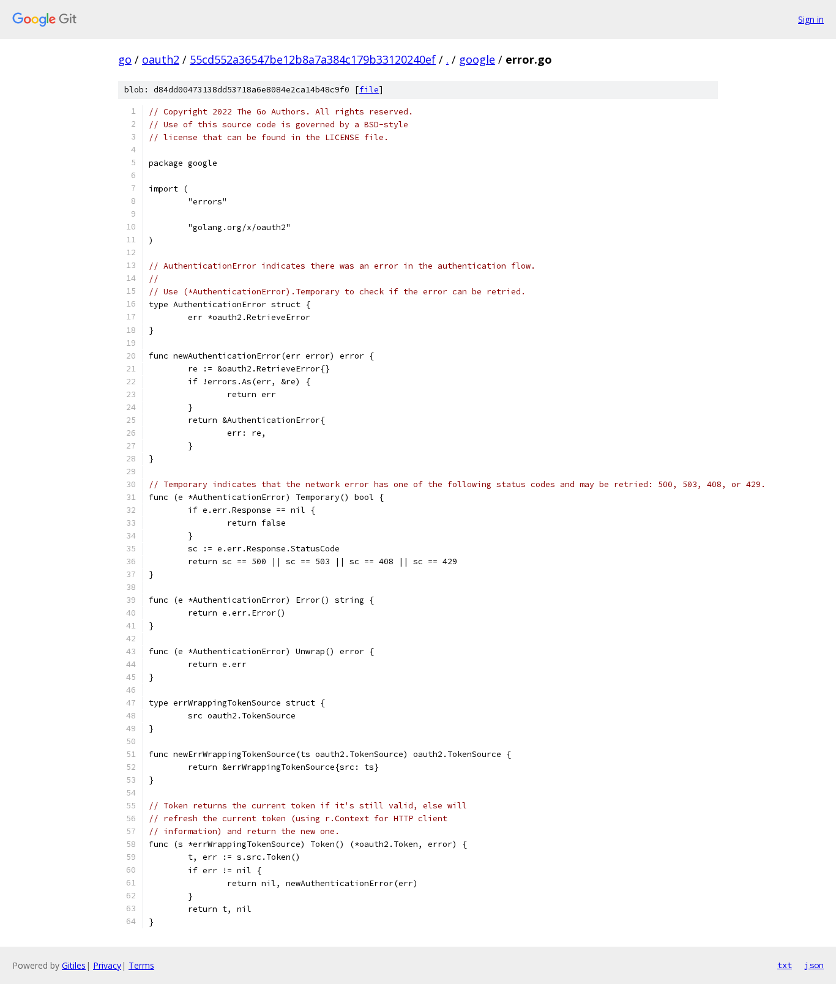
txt (784, 965)
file (369, 89)
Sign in (811, 19)
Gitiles (74, 965)
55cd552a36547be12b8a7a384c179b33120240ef (313, 59)
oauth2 (160, 59)
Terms (141, 965)
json (814, 965)
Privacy (107, 965)
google (477, 59)
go (125, 59)
